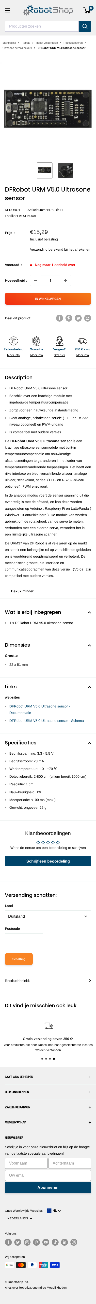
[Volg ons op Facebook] (8, 1242)
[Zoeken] (85, 26)
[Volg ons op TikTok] (55, 1242)
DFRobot (12, 210)
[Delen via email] (87, 318)
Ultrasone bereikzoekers (17, 47)
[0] (87, 10)
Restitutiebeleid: (17, 981)
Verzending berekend (46, 249)
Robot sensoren (73, 42)
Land (9, 906)
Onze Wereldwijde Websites (24, 1210)
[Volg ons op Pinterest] (36, 1242)
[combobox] (42, 26)
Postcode (12, 929)
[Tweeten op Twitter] (78, 318)
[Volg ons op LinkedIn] (64, 1242)
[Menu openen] (7, 10)
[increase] (65, 280)
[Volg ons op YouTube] (45, 1242)
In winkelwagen (48, 299)
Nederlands (18, 1218)
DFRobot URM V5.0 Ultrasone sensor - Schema (46, 721)
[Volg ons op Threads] (73, 1242)
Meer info (13, 355)
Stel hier (59, 355)
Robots (26, 42)
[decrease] (35, 280)
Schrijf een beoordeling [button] (48, 861)
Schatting (18, 959)
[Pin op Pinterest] (68, 318)
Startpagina (9, 42)
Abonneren (48, 1187)
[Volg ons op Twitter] (17, 1242)
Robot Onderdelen (47, 42)
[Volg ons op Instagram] (27, 1242)
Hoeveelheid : (16, 280)
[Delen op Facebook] (59, 318)
